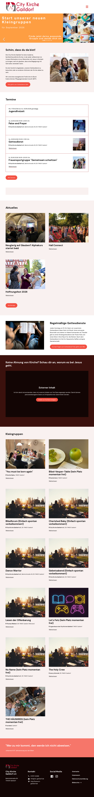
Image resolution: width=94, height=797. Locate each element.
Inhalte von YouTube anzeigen (47, 400)
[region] (47, 191)
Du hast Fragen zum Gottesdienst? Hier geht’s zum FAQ (68, 347)
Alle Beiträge (11, 305)
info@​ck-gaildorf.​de (37, 779)
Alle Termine (11, 177)
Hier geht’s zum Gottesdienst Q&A (18, 84)
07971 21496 (35, 776)
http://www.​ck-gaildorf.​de (35, 782)
